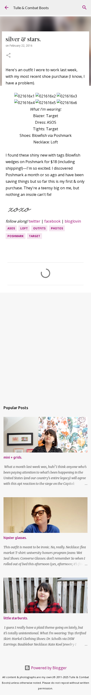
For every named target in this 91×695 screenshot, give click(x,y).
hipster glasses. (15, 538)
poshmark (15, 236)
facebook (52, 221)
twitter (34, 221)
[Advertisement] (45, 345)
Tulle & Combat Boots (31, 7)
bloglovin (73, 221)
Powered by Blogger (48, 667)
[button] (8, 55)
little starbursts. (16, 618)
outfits (39, 228)
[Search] (84, 7)
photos (57, 228)
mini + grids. (13, 457)
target (34, 236)
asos (11, 228)
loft (24, 228)
